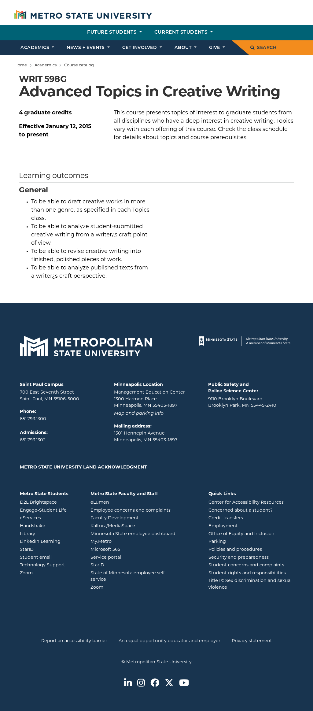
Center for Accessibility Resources (246, 502)
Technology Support (42, 565)
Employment (223, 526)
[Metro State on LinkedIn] (128, 683)
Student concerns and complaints (246, 565)
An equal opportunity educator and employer (169, 641)
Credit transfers (225, 518)
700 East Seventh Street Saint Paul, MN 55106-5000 (49, 396)
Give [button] (215, 48)
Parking (217, 541)
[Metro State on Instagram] (141, 683)
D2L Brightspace (50, 502)
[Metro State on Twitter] (169, 683)
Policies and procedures (235, 549)
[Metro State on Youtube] (184, 683)
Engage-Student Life (50, 510)
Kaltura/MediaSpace (132, 526)
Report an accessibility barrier (74, 641)
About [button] (184, 48)
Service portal (130, 557)
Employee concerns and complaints (130, 510)
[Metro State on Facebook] (154, 683)
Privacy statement (252, 641)
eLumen (124, 502)
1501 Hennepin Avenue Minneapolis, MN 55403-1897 (145, 437)
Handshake (50, 526)
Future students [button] (112, 32)
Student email (50, 557)
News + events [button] (86, 48)
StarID (50, 549)
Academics (46, 65)
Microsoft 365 (129, 549)
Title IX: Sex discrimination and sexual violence (250, 584)
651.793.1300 (33, 419)
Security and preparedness (238, 557)
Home (20, 65)
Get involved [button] (140, 48)
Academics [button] (35, 48)
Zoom (50, 573)
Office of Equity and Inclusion (241, 534)
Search (266, 48)
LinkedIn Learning (50, 541)
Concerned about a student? (240, 510)
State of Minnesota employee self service (127, 576)
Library (50, 533)
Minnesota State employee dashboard (132, 533)
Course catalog (79, 65)
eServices (50, 518)
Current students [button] (181, 32)
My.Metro (125, 541)
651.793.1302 (33, 440)
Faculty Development (114, 518)
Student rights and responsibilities (247, 573)
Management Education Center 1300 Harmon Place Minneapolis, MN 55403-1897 (149, 399)
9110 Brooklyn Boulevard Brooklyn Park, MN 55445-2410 (242, 402)
